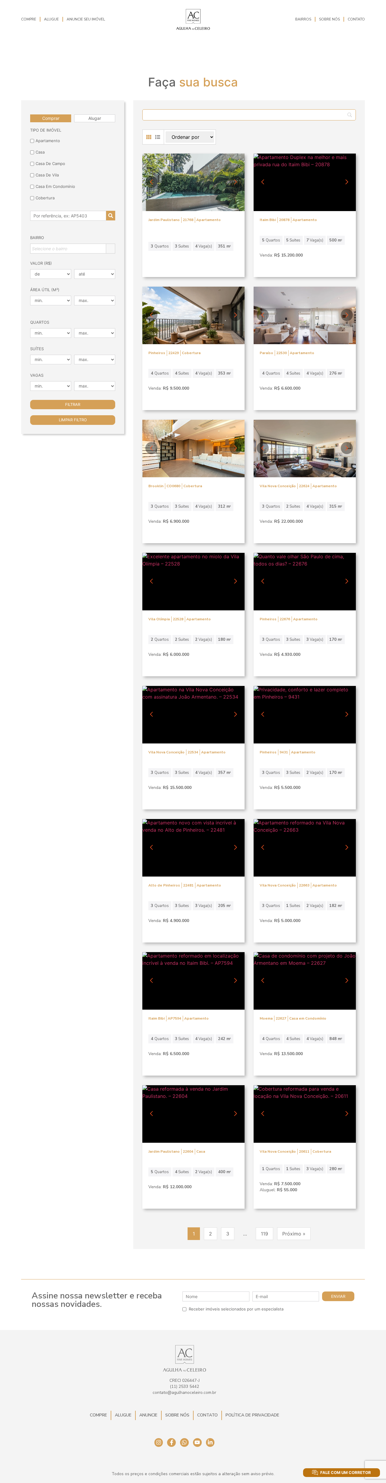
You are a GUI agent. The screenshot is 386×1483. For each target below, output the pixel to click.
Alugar (94, 118)
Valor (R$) (41, 263)
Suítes (37, 349)
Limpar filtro (73, 419)
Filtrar (72, 404)
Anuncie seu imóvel (86, 19)
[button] (235, 182)
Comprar (50, 118)
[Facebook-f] (171, 1442)
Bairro (37, 238)
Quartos (39, 322)
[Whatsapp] (184, 1442)
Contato (356, 19)
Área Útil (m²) (44, 290)
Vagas (36, 375)
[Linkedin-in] (210, 1442)
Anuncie (148, 1415)
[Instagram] (158, 1442)
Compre (28, 19)
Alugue (51, 19)
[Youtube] (197, 1442)
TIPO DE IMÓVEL (45, 130)
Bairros (303, 19)
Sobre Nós (329, 19)
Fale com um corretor (345, 1472)
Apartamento (48, 140)
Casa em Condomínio (55, 186)
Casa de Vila (47, 175)
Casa (40, 152)
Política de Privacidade (252, 1415)
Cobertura (45, 197)
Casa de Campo (50, 163)
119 (264, 1234)
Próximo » (293, 1234)
